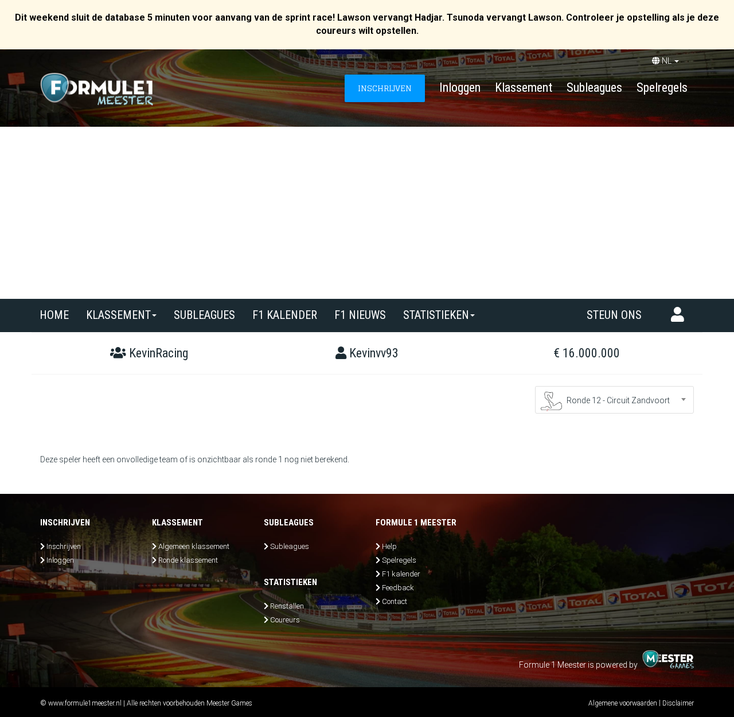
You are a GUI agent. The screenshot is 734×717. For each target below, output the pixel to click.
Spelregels (662, 87)
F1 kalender (284, 315)
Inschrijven (63, 546)
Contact (394, 601)
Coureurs (285, 619)
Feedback (398, 587)
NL (666, 60)
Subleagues (594, 87)
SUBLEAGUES (204, 315)
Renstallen (287, 606)
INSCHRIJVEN (385, 88)
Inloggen (460, 87)
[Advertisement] (367, 213)
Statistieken (436, 315)
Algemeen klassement (193, 546)
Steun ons (614, 315)
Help (389, 546)
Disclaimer (678, 703)
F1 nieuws (360, 315)
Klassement (523, 87)
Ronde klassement (188, 560)
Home (54, 315)
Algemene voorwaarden (622, 703)
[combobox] (614, 400)
